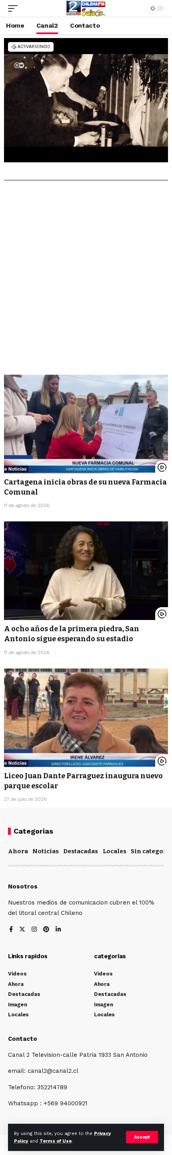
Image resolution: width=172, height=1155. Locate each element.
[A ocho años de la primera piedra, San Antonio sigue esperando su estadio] (86, 570)
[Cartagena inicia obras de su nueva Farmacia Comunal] (86, 424)
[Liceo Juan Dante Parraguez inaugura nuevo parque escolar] (86, 717)
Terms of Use (56, 1141)
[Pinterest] (46, 930)
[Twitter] (22, 930)
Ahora (18, 851)
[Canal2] (86, 8)
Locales (114, 851)
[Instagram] (34, 930)
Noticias (45, 851)
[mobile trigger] (15, 8)
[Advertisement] (86, 280)
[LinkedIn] (58, 930)
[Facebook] (11, 930)
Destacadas (80, 851)
